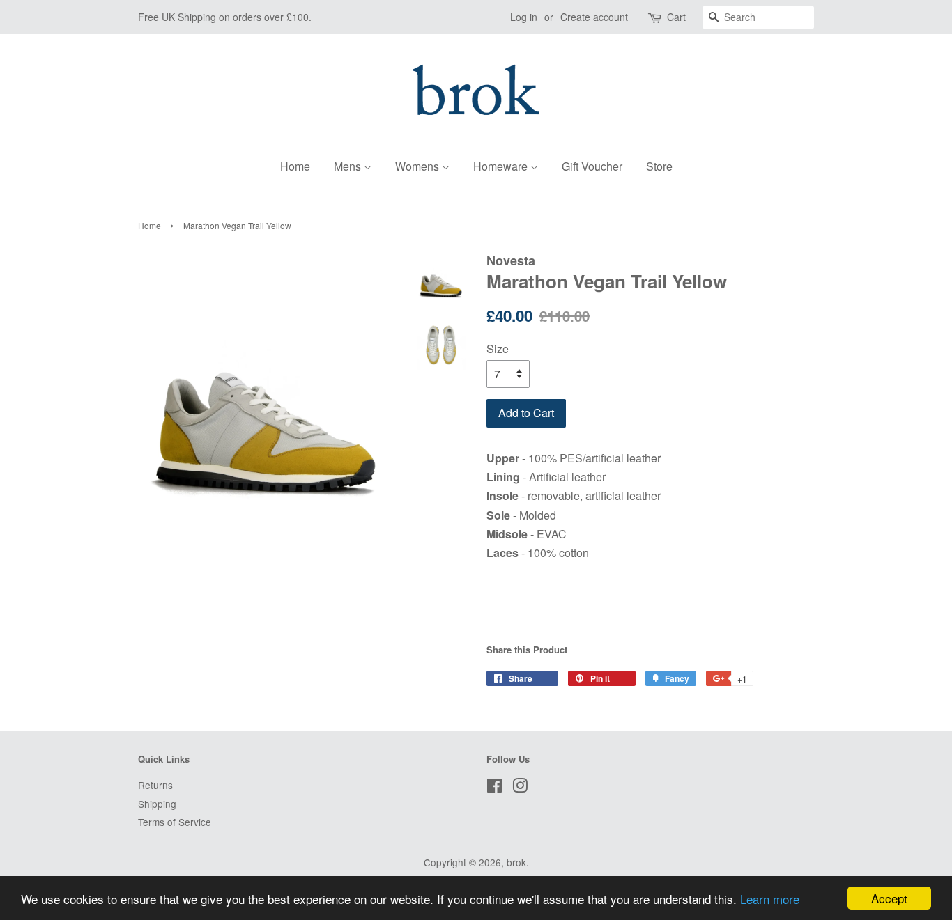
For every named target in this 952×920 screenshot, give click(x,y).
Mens (349, 166)
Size (497, 349)
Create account (594, 17)
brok (516, 862)
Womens (418, 166)
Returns (155, 785)
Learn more (769, 898)
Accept (889, 898)
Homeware (501, 166)
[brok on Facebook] (494, 788)
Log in (523, 17)
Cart (676, 17)
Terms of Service (174, 822)
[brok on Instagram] (520, 788)
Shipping (157, 804)
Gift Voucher (592, 166)
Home (295, 166)
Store (659, 166)
